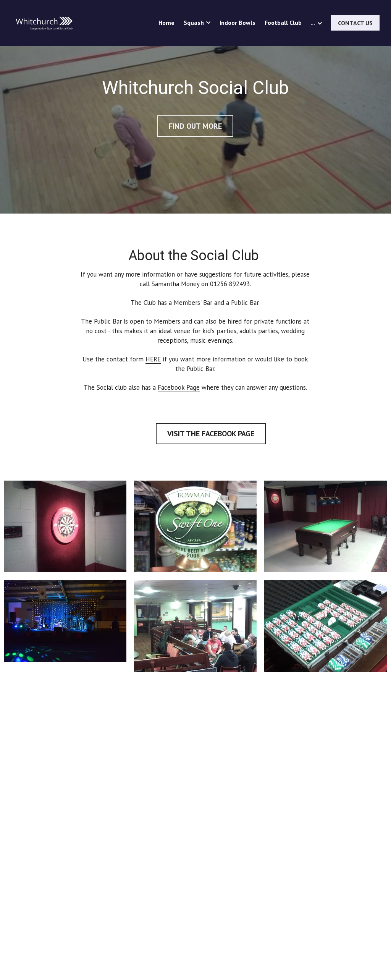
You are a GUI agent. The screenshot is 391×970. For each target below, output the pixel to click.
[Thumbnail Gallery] (65, 527)
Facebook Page (179, 387)
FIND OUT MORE (195, 122)
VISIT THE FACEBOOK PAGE (210, 434)
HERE (153, 359)
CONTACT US (355, 23)
